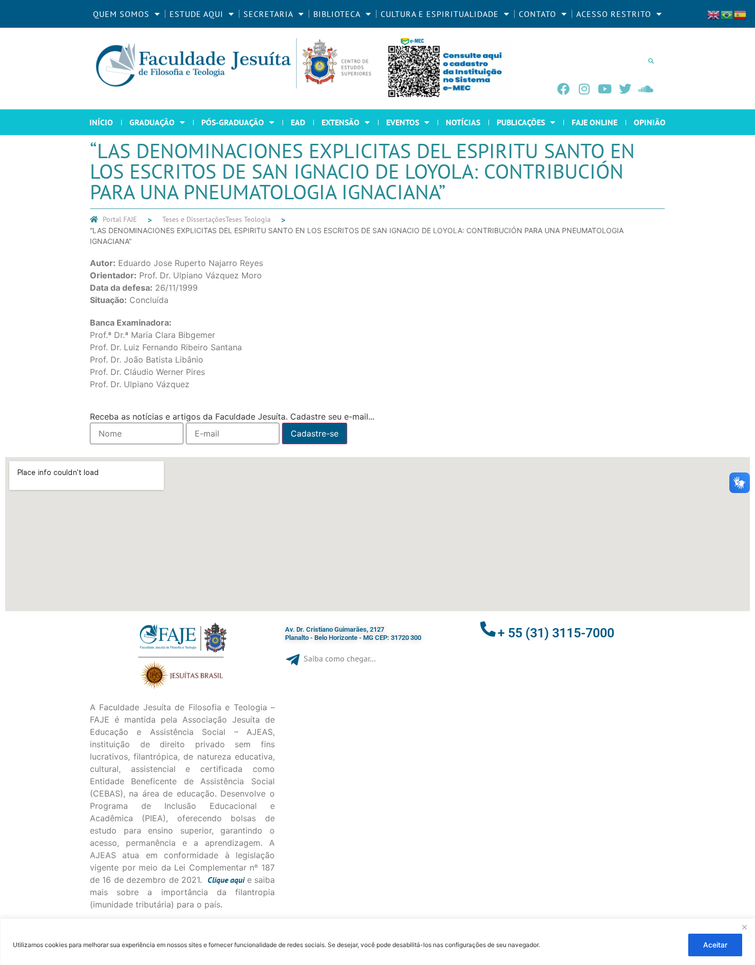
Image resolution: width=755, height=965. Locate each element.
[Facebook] (563, 89)
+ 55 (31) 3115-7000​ (556, 633)
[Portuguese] (727, 14)
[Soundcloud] (645, 89)
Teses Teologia (248, 219)
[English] (714, 14)
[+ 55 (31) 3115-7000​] (488, 629)
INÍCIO (101, 122)
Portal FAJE (120, 219)
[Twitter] (625, 89)
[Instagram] (584, 89)
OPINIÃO (650, 122)
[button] (651, 60)
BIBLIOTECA (337, 13)
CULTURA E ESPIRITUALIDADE (440, 13)
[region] (377, 941)
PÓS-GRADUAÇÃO (232, 122)
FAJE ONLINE (594, 122)
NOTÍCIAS (463, 122)
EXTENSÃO (341, 122)
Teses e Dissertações (193, 219)
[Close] (744, 927)
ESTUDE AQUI (196, 13)
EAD (298, 122)
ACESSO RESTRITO (613, 13)
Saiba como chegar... (339, 658)
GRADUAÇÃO (152, 122)
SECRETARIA (268, 13)
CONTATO (537, 13)
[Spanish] (740, 14)
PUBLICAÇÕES (521, 122)
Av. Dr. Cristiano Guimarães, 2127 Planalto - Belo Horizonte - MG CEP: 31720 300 (353, 633)
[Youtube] (604, 89)
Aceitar (715, 944)
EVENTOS (402, 122)
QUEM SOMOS (121, 13)
